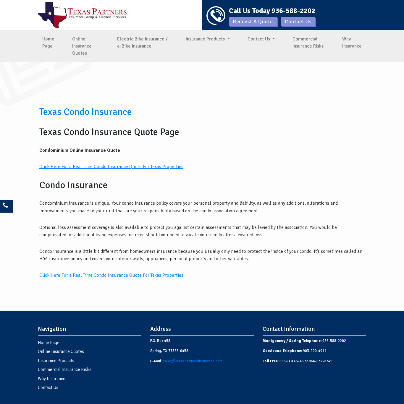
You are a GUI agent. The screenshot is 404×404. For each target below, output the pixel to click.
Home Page (48, 42)
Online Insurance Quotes (82, 46)
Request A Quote (253, 21)
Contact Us (298, 21)
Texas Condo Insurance (85, 112)
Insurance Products (206, 39)
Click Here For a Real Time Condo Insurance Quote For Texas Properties (111, 167)
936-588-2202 (293, 10)
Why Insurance (352, 42)
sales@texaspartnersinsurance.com (192, 361)
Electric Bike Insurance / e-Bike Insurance (142, 42)
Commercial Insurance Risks (308, 42)
